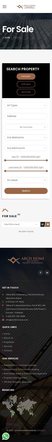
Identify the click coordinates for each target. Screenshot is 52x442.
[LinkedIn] (47, 272)
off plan (26, 92)
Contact (8, 350)
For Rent (26, 76)
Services (8, 346)
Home (7, 37)
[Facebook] (40, 272)
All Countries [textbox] (26, 127)
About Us (8, 338)
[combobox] (26, 127)
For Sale (26, 84)
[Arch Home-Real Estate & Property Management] (26, 6)
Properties (9, 342)
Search (26, 190)
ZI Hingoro (41, 430)
